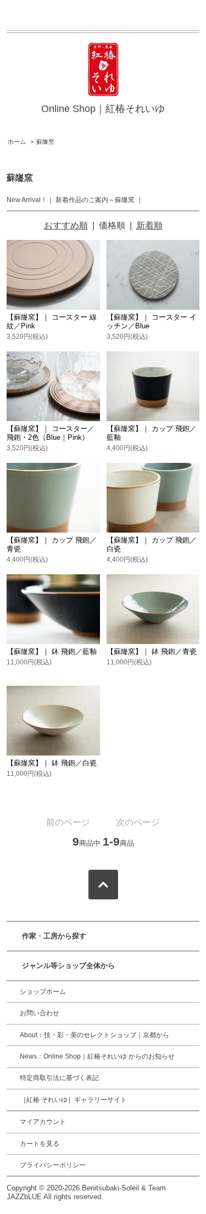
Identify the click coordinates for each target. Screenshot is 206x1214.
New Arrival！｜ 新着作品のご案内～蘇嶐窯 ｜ (75, 200)
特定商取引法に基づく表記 (59, 1078)
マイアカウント (43, 1122)
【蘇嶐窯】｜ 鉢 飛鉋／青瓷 (152, 651)
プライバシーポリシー (53, 1165)
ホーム (17, 141)
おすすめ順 (66, 225)
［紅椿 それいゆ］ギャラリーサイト (73, 1100)
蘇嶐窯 (45, 141)
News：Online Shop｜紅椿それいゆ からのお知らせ (97, 1056)
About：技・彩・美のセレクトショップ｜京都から (94, 1035)
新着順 (149, 225)
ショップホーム (43, 991)
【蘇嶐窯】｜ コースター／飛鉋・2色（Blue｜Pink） (50, 432)
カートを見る (39, 1144)
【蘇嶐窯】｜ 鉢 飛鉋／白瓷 (52, 763)
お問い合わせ (39, 1013)
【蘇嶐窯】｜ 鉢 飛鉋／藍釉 (52, 651)
